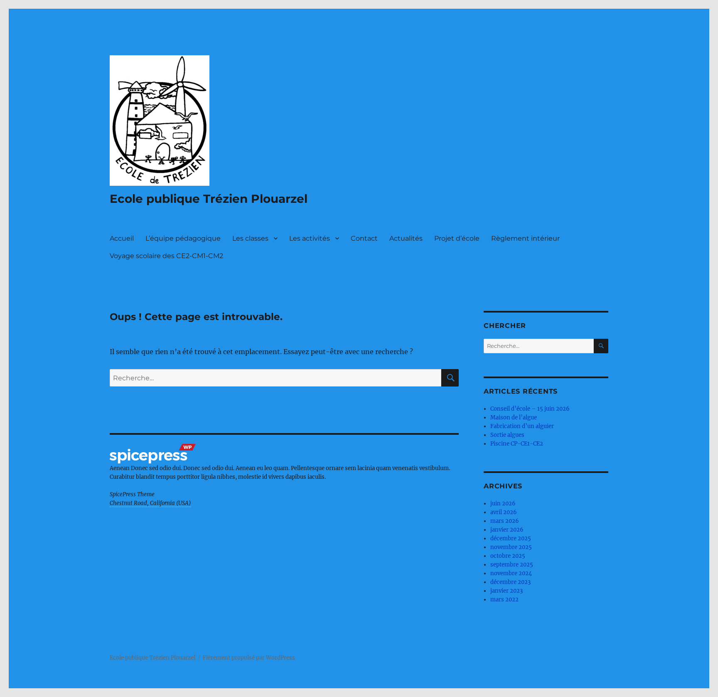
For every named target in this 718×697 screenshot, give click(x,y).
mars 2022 (504, 599)
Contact (364, 238)
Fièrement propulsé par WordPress (249, 657)
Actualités (406, 238)
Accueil (122, 238)
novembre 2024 (511, 573)
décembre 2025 (510, 538)
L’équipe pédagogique (183, 238)
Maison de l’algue (513, 417)
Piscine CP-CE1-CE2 (516, 443)
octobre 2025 (507, 555)
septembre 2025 (511, 564)
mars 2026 (504, 521)
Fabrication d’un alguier (522, 426)
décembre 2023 (510, 582)
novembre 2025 (511, 547)
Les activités (309, 238)
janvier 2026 (507, 529)
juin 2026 (503, 503)
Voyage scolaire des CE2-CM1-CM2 (166, 256)
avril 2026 (503, 512)
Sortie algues (507, 434)
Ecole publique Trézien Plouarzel (208, 199)
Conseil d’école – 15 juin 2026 (530, 408)
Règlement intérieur (525, 238)
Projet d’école (456, 238)
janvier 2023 (506, 590)
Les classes (250, 238)
